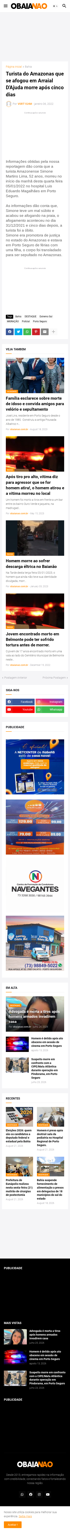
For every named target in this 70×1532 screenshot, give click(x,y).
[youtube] (48, 1494)
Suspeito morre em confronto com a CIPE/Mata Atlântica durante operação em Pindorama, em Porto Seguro (44, 1068)
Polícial (26, 321)
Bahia (28, 66)
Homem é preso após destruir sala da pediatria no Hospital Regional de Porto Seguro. (50, 1138)
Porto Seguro (40, 321)
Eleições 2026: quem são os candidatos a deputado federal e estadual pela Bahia (19, 1136)
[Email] (45, 331)
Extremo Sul (46, 316)
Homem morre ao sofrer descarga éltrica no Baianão (31, 564)
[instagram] (39, 1494)
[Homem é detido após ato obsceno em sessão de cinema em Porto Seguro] (17, 1044)
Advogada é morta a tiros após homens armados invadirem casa (44, 1334)
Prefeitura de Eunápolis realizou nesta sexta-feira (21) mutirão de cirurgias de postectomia (19, 1188)
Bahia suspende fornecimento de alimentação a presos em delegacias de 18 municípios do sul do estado (50, 1189)
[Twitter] (18, 331)
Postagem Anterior (15, 677)
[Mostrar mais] (53, 331)
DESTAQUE (30, 316)
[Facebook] (10, 331)
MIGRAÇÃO (13, 321)
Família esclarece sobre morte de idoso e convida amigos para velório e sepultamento (35, 404)
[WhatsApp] (27, 331)
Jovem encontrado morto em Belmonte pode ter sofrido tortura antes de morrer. (32, 640)
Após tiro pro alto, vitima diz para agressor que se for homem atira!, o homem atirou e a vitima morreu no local (35, 485)
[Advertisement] (36, 36)
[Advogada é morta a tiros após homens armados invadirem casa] (15, 1336)
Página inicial (14, 66)
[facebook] (30, 1494)
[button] (5, 6)
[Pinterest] (36, 331)
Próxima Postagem (54, 677)
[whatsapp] (22, 1494)
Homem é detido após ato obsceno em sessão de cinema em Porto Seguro (47, 1042)
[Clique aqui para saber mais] (35, 1234)
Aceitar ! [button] (13, 1524)
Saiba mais (25, 1516)
